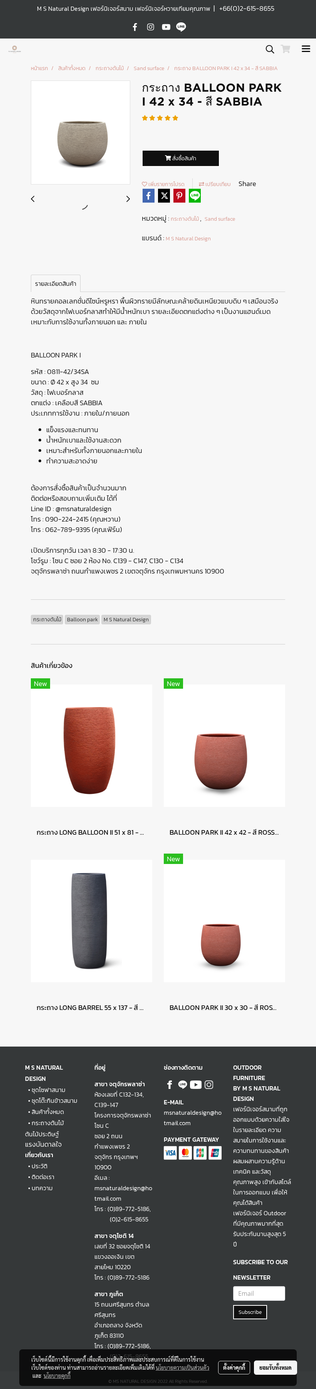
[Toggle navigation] (306, 49)
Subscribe (250, 1312)
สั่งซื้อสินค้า (183, 158)
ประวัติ (39, 1166)
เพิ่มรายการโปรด (166, 184)
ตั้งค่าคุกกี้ (234, 1367)
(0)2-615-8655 (121, 1219)
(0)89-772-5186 (129, 1208)
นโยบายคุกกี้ (57, 1375)
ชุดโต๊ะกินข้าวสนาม (54, 1100)
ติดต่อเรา (43, 1176)
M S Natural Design (188, 239)
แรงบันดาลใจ (43, 1144)
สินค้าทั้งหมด (48, 1111)
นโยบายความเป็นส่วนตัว (182, 1367)
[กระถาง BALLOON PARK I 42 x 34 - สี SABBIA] (80, 133)
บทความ (42, 1188)
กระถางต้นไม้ (185, 219)
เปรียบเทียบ (217, 184)
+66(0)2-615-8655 (246, 8)
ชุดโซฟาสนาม (49, 1089)
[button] (267, 49)
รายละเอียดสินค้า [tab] (55, 283)
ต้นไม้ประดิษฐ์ (42, 1134)
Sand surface (220, 219)
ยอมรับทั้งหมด (275, 1367)
